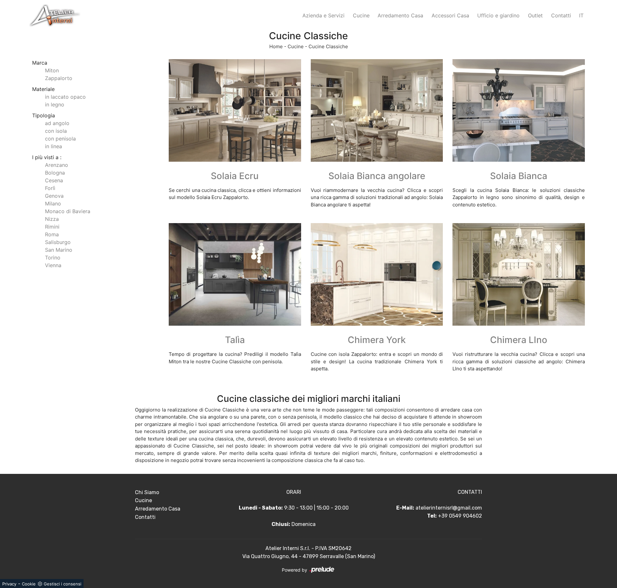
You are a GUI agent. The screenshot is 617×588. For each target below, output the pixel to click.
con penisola (60, 138)
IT (581, 15)
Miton (52, 70)
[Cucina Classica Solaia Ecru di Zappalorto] (235, 110)
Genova (54, 196)
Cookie (29, 583)
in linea (53, 146)
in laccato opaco (65, 97)
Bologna (55, 172)
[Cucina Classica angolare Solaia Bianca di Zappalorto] (377, 110)
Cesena (54, 180)
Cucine (361, 15)
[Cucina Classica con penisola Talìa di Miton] (235, 274)
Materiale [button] (43, 89)
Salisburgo (58, 242)
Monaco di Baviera (67, 211)
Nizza (52, 219)
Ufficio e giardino (498, 15)
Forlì (50, 188)
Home (276, 46)
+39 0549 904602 (460, 516)
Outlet (535, 15)
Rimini (52, 226)
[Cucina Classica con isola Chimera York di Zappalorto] (377, 274)
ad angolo (57, 123)
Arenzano (56, 165)
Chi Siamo (147, 492)
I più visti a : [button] (46, 157)
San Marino (58, 250)
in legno (54, 104)
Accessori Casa (450, 15)
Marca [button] (39, 62)
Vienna (53, 265)
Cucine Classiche (328, 46)
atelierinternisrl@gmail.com (449, 508)
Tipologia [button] (43, 115)
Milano (53, 203)
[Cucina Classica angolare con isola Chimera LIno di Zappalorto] (518, 274)
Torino (52, 257)
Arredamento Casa (400, 15)
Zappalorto (58, 78)
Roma (52, 234)
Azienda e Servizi (323, 15)
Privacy (9, 583)
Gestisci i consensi (62, 583)
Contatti (561, 15)
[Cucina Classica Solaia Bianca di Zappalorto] (518, 110)
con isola (56, 131)
